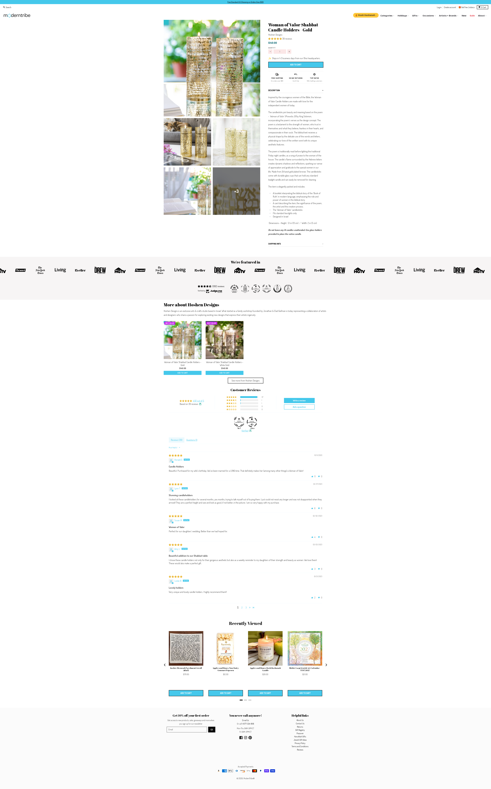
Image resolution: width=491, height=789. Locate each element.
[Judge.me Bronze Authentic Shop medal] (267, 289)
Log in (439, 7)
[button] (212, 68)
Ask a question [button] (299, 407)
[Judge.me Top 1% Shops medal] (277, 289)
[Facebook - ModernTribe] (241, 737)
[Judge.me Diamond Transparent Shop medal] (252, 422)
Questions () (191, 440)
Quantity (271, 48)
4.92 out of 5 (198, 400)
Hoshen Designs (275, 34)
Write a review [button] (299, 400)
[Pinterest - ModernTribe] (250, 737)
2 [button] (242, 607)
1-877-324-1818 (248, 723)
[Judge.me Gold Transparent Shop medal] (256, 289)
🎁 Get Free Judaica (466, 7)
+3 (236, 191)
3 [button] (246, 607)
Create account (450, 7)
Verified (245, 430)
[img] (175, 455)
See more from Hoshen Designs (246, 380)
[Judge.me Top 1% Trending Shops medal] (288, 289)
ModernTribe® (249, 778)
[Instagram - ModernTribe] (245, 737)
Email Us (245, 720)
